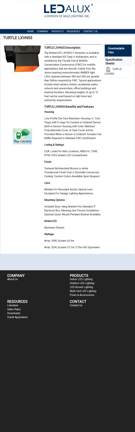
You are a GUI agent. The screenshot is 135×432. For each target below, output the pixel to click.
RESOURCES (73, 31)
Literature (12, 305)
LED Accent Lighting (81, 287)
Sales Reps (14, 309)
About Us (12, 279)
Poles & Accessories (82, 295)
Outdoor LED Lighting (82, 283)
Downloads (13, 313)
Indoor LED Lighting (81, 279)
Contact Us (90, 31)
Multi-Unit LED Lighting (83, 291)
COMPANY (42, 31)
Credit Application (17, 317)
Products (58, 31)
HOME (30, 31)
